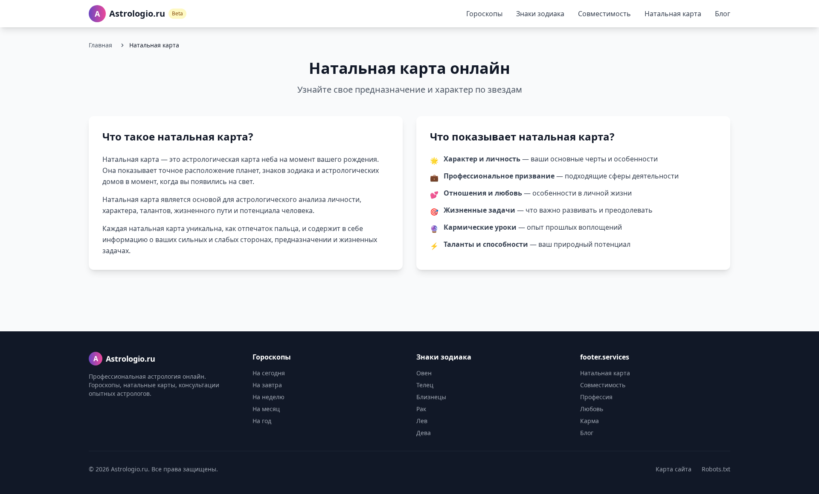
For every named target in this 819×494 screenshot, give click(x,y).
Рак (421, 409)
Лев (421, 421)
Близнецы (431, 397)
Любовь (591, 409)
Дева (423, 433)
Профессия (596, 397)
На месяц (266, 409)
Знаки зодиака (540, 13)
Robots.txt (716, 469)
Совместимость (604, 13)
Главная (100, 45)
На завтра (267, 385)
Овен (424, 373)
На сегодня (269, 373)
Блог (722, 13)
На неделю (269, 397)
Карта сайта (673, 469)
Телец (424, 385)
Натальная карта (673, 13)
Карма (589, 421)
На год (262, 421)
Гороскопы (484, 13)
